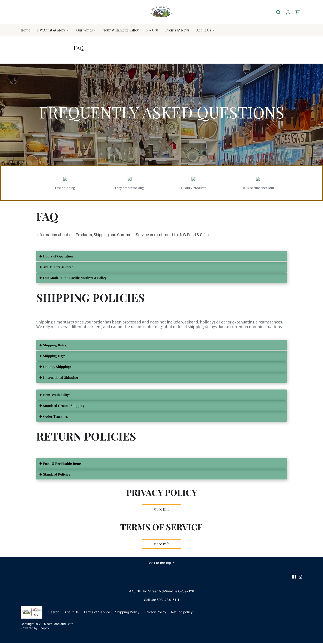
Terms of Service (96, 612)
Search (53, 612)
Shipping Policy (127, 612)
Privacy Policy (155, 612)
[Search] (278, 12)
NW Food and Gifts (60, 624)
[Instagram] (300, 576)
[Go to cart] (297, 12)
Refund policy (181, 612)
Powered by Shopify (35, 628)
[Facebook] (294, 576)
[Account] (288, 12)
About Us (71, 612)
